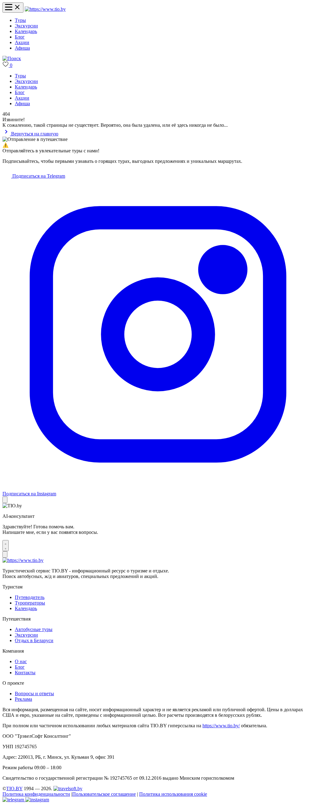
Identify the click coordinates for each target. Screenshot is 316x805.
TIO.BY (14, 788)
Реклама (23, 699)
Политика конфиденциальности (36, 794)
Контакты (25, 672)
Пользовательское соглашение (104, 794)
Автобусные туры (33, 629)
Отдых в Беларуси (34, 640)
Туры (20, 20)
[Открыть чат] (5, 545)
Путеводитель (29, 597)
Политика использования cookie (173, 794)
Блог (20, 36)
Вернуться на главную (34, 133)
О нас (21, 661)
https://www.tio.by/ (221, 725)
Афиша (22, 48)
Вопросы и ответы (34, 693)
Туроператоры (30, 602)
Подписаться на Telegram (38, 176)
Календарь (26, 31)
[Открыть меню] (12, 7)
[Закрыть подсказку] (4, 500)
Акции (22, 42)
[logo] (45, 9)
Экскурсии (26, 25)
